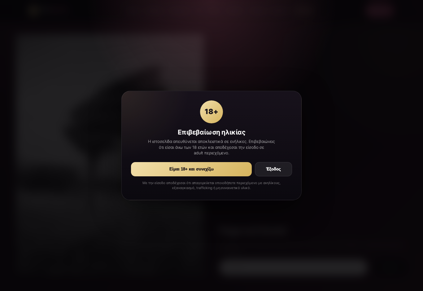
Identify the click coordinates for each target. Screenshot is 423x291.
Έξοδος (273, 169)
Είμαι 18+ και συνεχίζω (191, 169)
